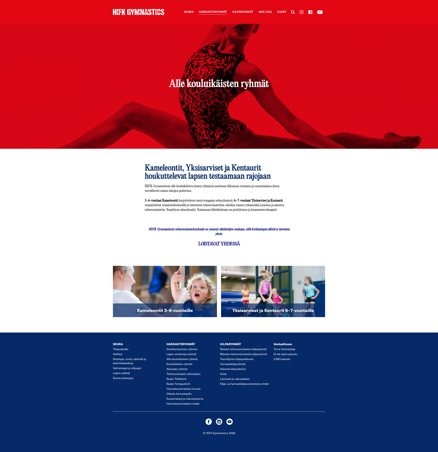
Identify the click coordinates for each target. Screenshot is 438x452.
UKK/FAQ (265, 12)
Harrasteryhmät (213, 12)
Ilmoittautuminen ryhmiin (181, 349)
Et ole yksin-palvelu (285, 354)
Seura (189, 12)
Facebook (310, 12)
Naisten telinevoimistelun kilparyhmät (243, 349)
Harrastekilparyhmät (233, 364)
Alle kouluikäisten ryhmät (182, 359)
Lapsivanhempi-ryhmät (181, 354)
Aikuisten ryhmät (176, 369)
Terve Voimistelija (284, 349)
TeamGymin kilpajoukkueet (236, 359)
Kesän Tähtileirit (176, 379)
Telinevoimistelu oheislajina (183, 374)
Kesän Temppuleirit (178, 384)
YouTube (320, 12)
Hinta (223, 374)
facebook (209, 421)
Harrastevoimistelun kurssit (183, 389)
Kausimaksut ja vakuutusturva (184, 398)
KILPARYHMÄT (230, 344)
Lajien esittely (121, 373)
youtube (229, 421)
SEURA (118, 344)
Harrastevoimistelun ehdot (182, 403)
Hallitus (117, 354)
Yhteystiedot (120, 349)
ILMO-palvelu (282, 359)
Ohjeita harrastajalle (179, 393)
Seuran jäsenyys (123, 378)
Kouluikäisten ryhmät (179, 364)
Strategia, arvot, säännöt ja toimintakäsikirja (129, 361)
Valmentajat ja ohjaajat (127, 368)
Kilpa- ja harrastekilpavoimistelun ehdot (244, 384)
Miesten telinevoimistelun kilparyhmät (243, 354)
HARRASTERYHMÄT (180, 344)
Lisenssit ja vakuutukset (234, 379)
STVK (138, 12)
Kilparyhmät (243, 12)
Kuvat (282, 12)
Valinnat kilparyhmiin (233, 369)
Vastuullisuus (283, 344)
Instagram (301, 12)
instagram (219, 421)
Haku (293, 12)
